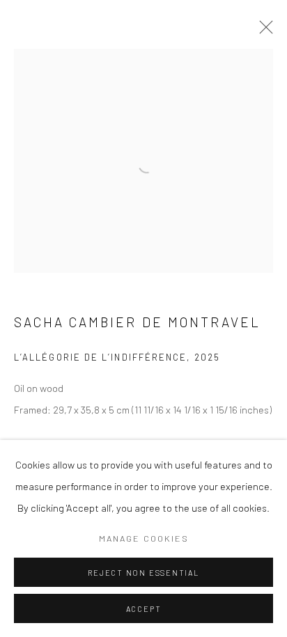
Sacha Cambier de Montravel (137, 322)
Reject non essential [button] (143, 572)
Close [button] (262, 31)
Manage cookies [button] (144, 538)
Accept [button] (144, 608)
